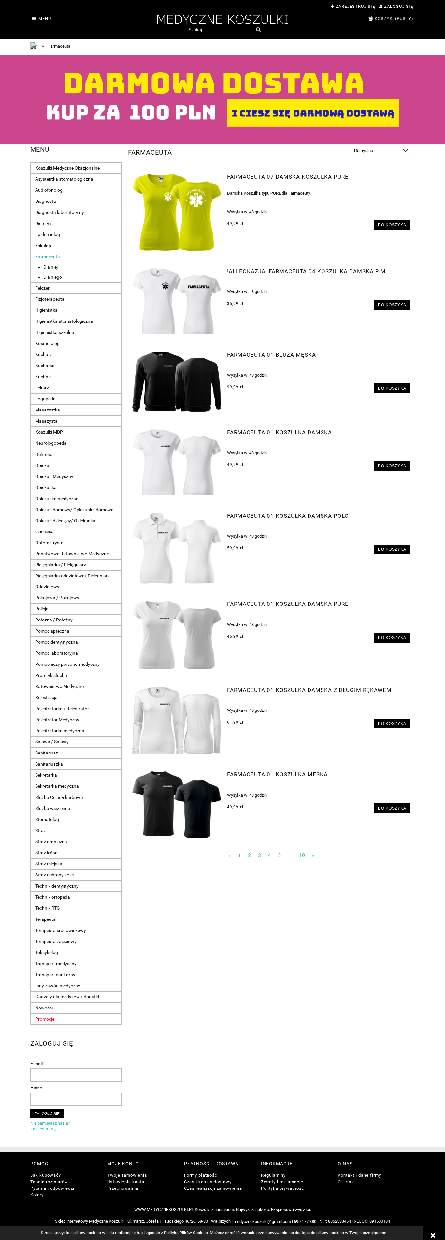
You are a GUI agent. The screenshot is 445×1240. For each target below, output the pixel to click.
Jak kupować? (45, 1175)
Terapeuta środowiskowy (60, 930)
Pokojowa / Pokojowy (57, 597)
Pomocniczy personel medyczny (67, 664)
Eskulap (43, 245)
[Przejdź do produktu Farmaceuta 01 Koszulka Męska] (176, 804)
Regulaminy (273, 1175)
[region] (222, 99)
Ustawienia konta (125, 1181)
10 (302, 856)
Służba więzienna (52, 808)
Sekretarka (46, 775)
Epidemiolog (47, 234)
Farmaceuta (47, 256)
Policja (42, 608)
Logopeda (45, 398)
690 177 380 (305, 1221)
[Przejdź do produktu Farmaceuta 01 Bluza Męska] (176, 382)
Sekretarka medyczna (57, 786)
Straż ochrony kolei (54, 874)
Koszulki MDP (49, 432)
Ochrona (44, 454)
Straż (40, 830)
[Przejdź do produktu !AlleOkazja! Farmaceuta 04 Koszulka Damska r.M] (176, 301)
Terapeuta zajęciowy (56, 941)
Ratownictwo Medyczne (59, 686)
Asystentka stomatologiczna (64, 179)
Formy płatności (201, 1175)
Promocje (44, 1019)
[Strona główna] (222, 18)
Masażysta (46, 421)
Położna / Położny (54, 619)
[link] (222, 99)
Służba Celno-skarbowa (59, 797)
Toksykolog (46, 952)
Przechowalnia (122, 1188)
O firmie (346, 1181)
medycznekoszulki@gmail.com (262, 1221)
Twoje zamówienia (127, 1175)
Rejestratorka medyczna (59, 730)
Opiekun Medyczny (54, 476)
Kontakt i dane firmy (359, 1175)
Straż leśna (46, 852)
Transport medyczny (56, 963)
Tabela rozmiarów (49, 1181)
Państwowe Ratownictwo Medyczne (72, 553)
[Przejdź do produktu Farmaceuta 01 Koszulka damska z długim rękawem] (176, 720)
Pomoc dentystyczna (56, 642)
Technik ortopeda (52, 897)
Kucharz (43, 354)
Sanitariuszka (49, 764)
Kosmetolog (47, 343)
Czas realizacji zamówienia (213, 1188)
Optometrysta (49, 542)
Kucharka (45, 365)
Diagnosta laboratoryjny (59, 212)
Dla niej (50, 267)
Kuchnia (43, 376)
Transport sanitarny (55, 974)
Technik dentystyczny (57, 886)
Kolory (37, 1194)
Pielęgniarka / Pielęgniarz (60, 564)
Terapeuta (45, 919)
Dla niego (52, 277)
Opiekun (43, 465)
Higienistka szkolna (54, 332)
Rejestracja (46, 697)
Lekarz (42, 387)
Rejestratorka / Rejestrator (62, 708)
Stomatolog (47, 819)
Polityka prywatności (283, 1188)
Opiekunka (46, 487)
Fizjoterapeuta (50, 299)
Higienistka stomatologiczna (64, 321)
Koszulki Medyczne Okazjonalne (67, 168)
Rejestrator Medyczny (57, 719)
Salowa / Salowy (52, 741)
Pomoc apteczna (52, 631)
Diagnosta (45, 201)
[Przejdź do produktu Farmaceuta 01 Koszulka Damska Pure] (176, 635)
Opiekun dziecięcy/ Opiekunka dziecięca (65, 526)
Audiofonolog (49, 190)
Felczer (42, 288)
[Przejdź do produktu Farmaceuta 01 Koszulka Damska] (176, 462)
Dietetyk (43, 223)
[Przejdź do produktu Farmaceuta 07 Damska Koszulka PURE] (176, 212)
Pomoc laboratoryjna (56, 653)
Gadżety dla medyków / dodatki (67, 996)
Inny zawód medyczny (57, 985)
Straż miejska (48, 863)
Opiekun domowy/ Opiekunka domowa (74, 509)
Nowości (44, 1007)
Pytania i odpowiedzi (52, 1188)
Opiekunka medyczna (57, 498)
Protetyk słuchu (51, 675)
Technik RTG (47, 908)
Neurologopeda (50, 443)
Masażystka (47, 409)
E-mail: (37, 1063)
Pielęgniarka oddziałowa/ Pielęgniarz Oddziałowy (72, 581)
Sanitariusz (46, 752)
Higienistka (46, 310)
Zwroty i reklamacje (282, 1181)
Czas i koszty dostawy (208, 1181)
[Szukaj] (258, 29)
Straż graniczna (51, 841)
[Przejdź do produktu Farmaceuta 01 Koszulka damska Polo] (176, 548)
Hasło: (36, 1087)
